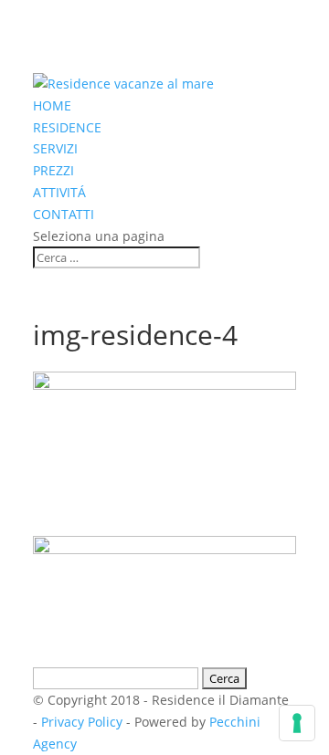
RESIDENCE (67, 127)
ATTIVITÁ (59, 192)
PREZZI (53, 170)
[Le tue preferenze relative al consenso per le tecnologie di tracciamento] (297, 723)
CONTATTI (63, 214)
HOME (52, 105)
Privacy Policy (81, 721)
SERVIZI (55, 148)
